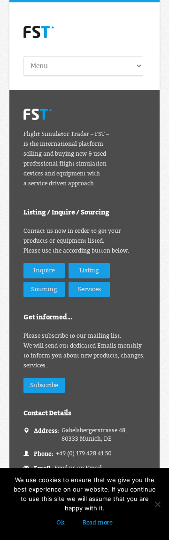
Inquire (44, 270)
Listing (89, 270)
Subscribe (44, 385)
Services (89, 289)
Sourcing (44, 289)
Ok (60, 522)
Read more (98, 522)
